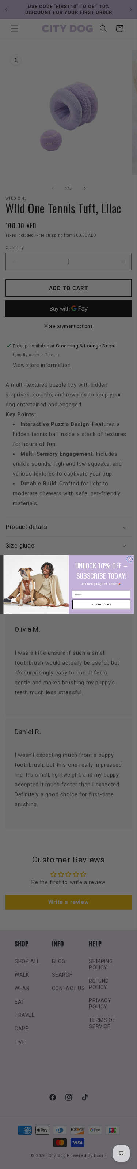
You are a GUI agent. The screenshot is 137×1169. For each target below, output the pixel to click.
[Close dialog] (129, 559)
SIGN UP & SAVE (101, 604)
